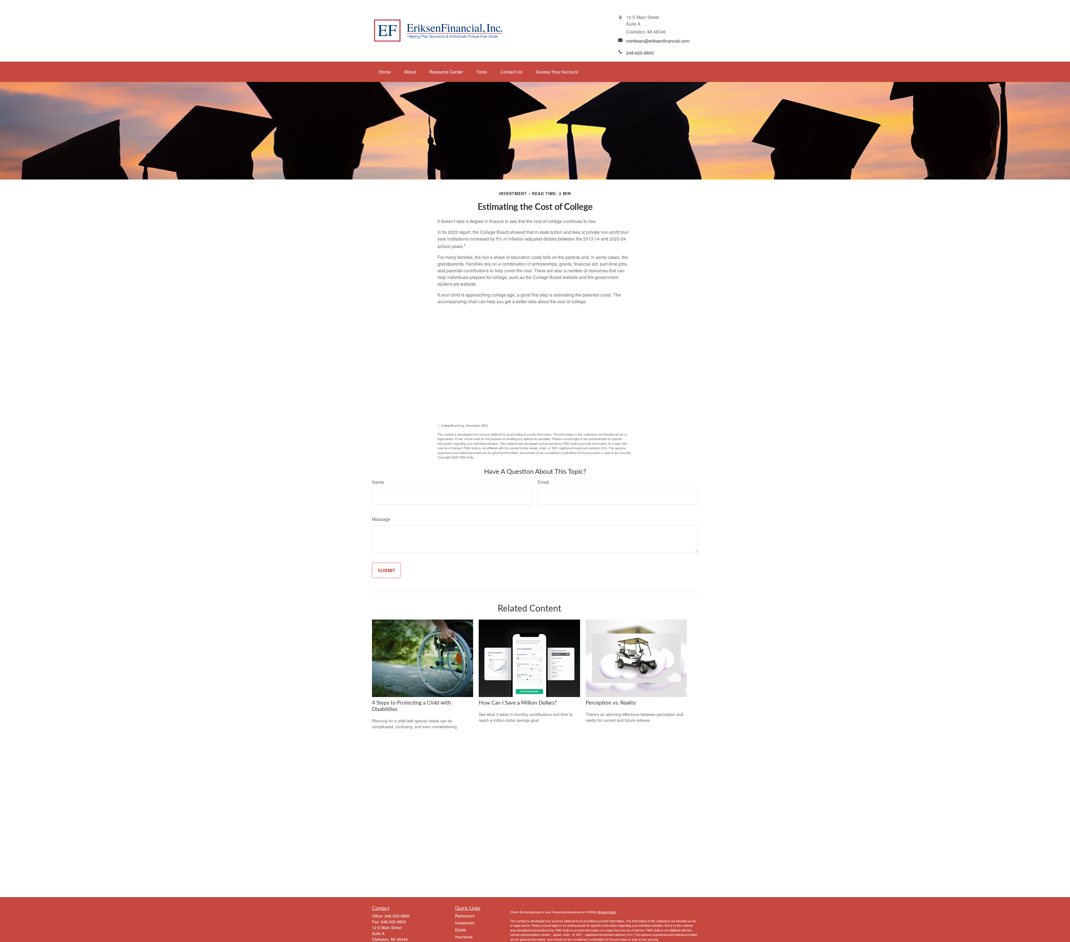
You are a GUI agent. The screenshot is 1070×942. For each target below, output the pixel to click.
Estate (460, 930)
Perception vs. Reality (611, 703)
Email (543, 482)
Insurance (464, 936)
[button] (384, 72)
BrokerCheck (607, 912)
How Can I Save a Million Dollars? (518, 703)
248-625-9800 (397, 916)
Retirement (465, 916)
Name (378, 482)
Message (381, 519)
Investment (465, 923)
